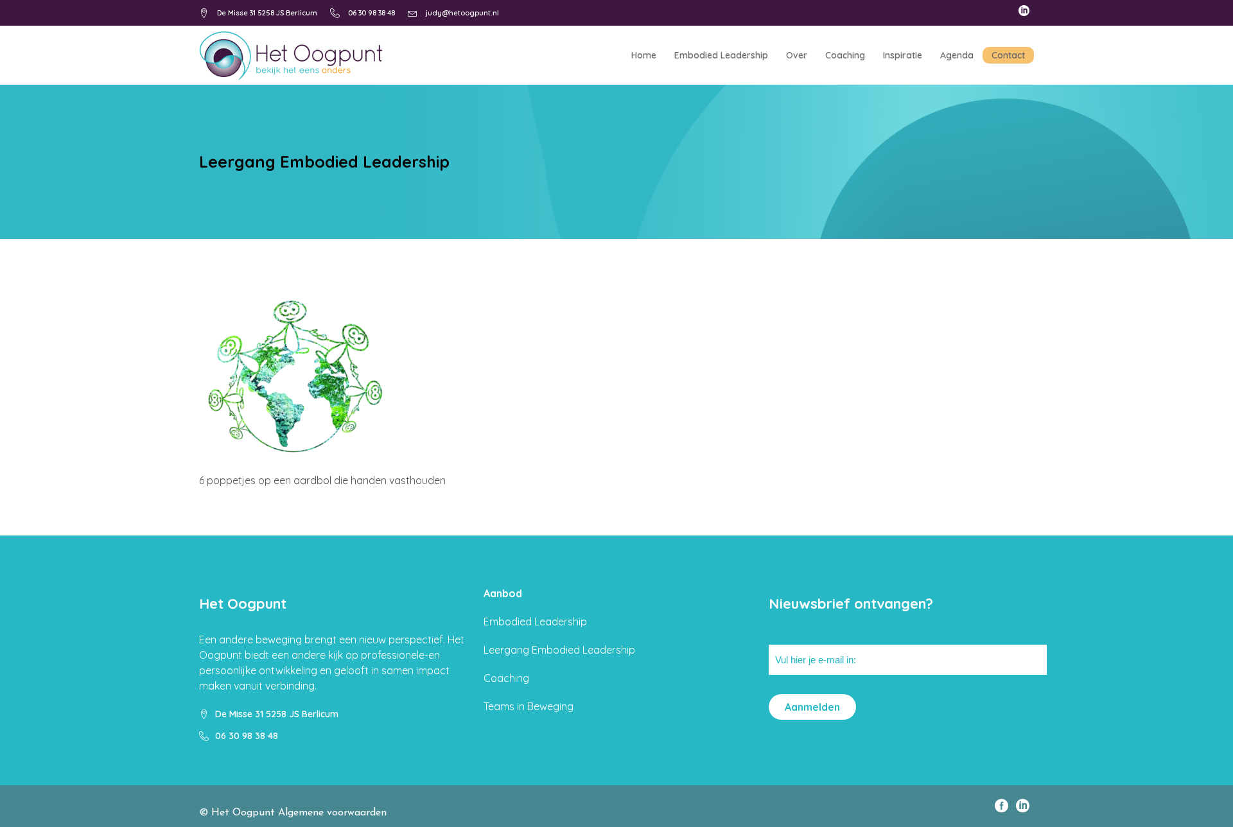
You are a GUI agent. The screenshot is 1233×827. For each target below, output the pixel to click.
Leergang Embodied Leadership (559, 649)
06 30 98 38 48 (371, 12)
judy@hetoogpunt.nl (462, 12)
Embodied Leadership (535, 621)
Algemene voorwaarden (332, 813)
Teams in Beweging (528, 706)
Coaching (506, 678)
